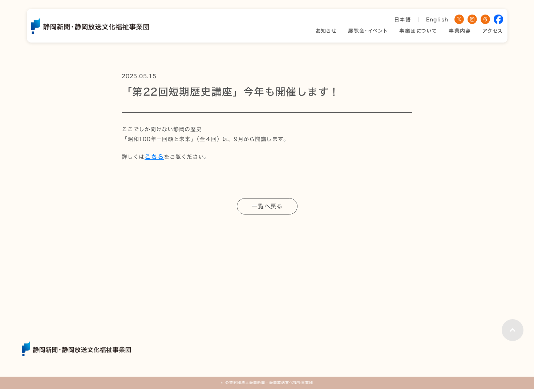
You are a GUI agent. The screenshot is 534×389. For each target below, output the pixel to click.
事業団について (418, 31)
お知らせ (326, 31)
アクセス (493, 31)
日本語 (403, 20)
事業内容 (460, 31)
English (437, 20)
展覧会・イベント (368, 31)
